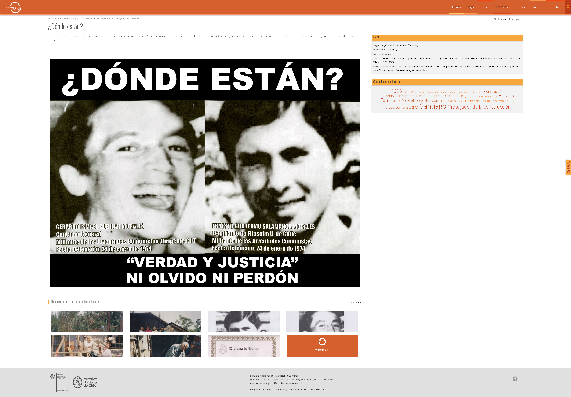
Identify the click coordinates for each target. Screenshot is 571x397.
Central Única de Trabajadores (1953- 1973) (118, 18)
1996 (396, 91)
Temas (456, 7)
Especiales (520, 7)
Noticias (538, 7)
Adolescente (432, 91)
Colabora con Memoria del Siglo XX (567, 167)
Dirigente (441, 58)
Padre (502, 100)
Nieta (476, 100)
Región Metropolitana (393, 45)
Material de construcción (420, 100)
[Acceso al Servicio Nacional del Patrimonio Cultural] (59, 391)
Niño (495, 100)
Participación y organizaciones (79, 18)
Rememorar (322, 349)
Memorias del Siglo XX (13, 7)
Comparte (516, 19)
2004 (405, 91)
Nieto (483, 100)
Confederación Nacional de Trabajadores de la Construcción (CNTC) (446, 66)
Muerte (468, 100)
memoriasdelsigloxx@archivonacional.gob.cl (276, 383)
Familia (388, 100)
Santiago (414, 45)
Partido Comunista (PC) (463, 58)
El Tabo (506, 95)
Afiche (388, 54)
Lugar (470, 7)
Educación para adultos (485, 96)
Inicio (50, 18)
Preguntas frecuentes (261, 389)
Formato (502, 7)
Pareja (510, 100)
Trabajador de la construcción (479, 107)
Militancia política (451, 100)
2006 (413, 91)
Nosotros (555, 7)
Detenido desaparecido (493, 58)
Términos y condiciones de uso (291, 389)
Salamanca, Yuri (356, 302)
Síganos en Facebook (515, 379)
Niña (489, 100)
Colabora (500, 19)
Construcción (493, 91)
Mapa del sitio (318, 389)
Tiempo (485, 7)
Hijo (398, 100)
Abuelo (421, 91)
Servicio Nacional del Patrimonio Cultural (274, 375)
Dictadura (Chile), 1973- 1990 (438, 96)
